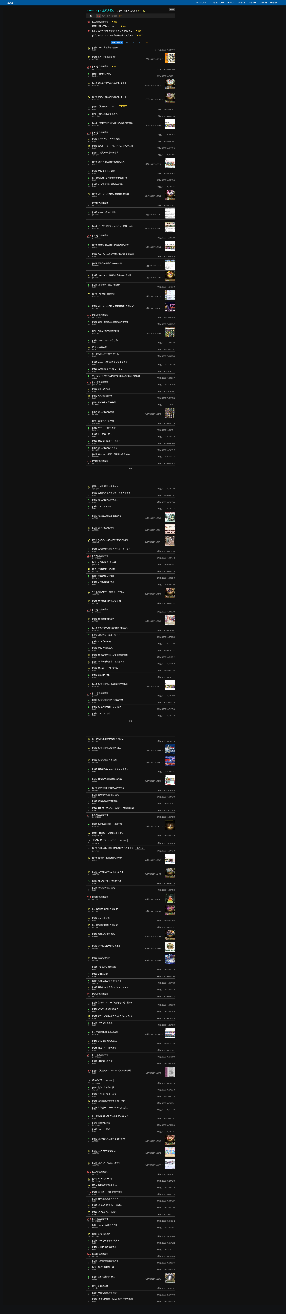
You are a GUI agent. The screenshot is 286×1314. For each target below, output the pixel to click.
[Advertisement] (130, 476)
